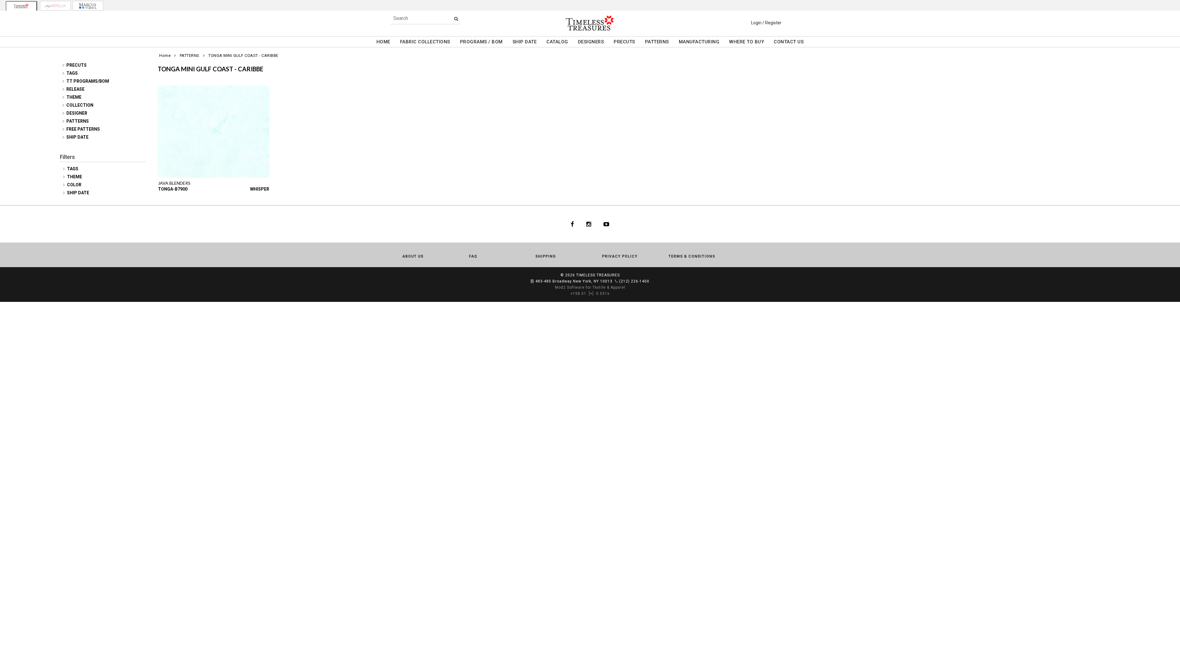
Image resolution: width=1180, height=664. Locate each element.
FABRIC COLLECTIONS (425, 42)
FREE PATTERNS (83, 129)
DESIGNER (76, 113)
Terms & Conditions (691, 256)
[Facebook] (572, 224)
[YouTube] (606, 224)
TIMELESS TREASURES (598, 275)
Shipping (545, 256)
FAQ (473, 256)
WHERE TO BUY (746, 42)
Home (165, 55)
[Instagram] (588, 224)
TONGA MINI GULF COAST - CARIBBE (243, 55)
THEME (73, 97)
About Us (412, 256)
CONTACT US (789, 42)
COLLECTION (79, 105)
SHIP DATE (525, 42)
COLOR (74, 184)
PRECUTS (624, 42)
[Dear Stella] (55, 5)
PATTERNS (657, 42)
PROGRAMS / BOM (481, 42)
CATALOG (557, 42)
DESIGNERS (591, 42)
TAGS (72, 73)
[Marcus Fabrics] (88, 5)
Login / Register (766, 22)
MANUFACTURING (699, 42)
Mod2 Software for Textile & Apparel (590, 287)
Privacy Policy (620, 256)
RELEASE (75, 89)
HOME (383, 42)
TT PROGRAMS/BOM (87, 81)
